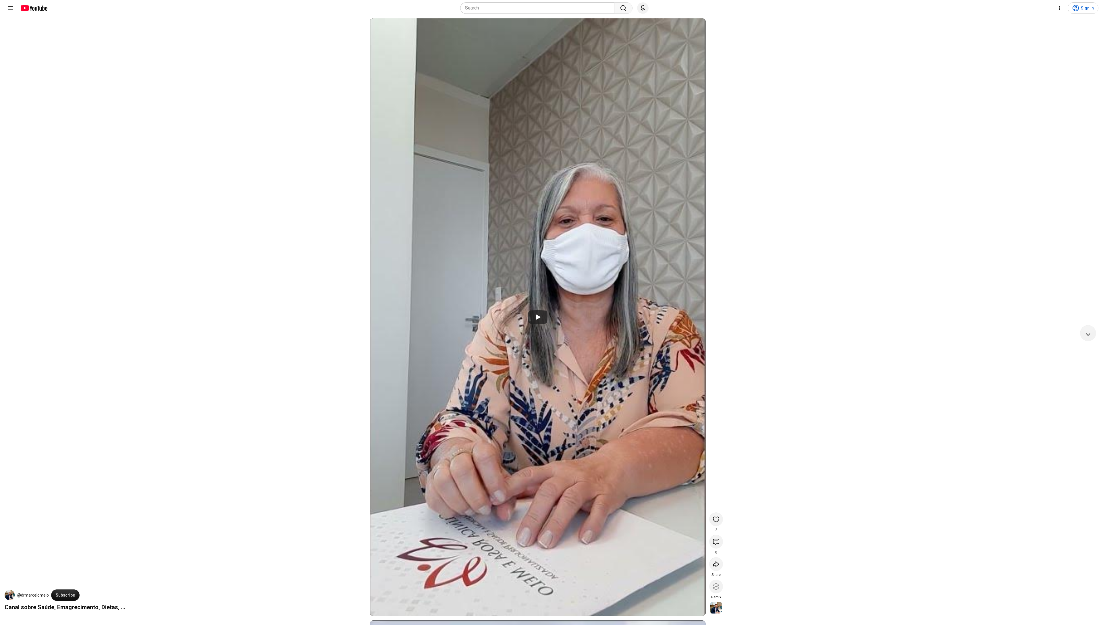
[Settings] (1059, 8)
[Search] (623, 8)
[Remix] (716, 586)
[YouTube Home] (33, 8)
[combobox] (539, 8)
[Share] (716, 564)
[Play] (537, 317)
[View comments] (716, 542)
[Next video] (1088, 333)
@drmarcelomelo (33, 595)
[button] (10, 595)
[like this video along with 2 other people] (716, 519)
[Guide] (10, 8)
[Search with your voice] (643, 8)
